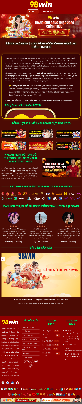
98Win (4, 329)
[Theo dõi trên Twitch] (30, 366)
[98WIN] (41, 4)
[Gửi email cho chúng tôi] (32, 361)
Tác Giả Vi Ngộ (74, 356)
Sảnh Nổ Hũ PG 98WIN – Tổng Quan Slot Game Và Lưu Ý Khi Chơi (41, 300)
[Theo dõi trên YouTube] (36, 361)
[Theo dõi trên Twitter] (28, 361)
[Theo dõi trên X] (25, 361)
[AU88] (20, 400)
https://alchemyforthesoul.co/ (59, 100)
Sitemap (68, 360)
